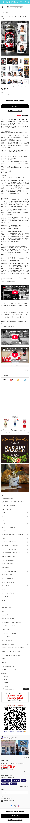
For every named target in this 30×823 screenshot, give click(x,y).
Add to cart (15, 106)
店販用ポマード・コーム (7, 531)
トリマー (4, 516)
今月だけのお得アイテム (7, 498)
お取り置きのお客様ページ (8, 666)
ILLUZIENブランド (6, 637)
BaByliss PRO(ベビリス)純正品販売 (10, 545)
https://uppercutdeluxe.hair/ (8, 281)
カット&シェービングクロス (8, 527)
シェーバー (4, 520)
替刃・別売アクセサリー (7, 607)
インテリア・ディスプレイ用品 (9, 571)
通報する (26, 370)
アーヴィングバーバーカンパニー (10, 633)
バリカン (4, 512)
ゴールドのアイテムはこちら (8, 556)
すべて (4, 379)
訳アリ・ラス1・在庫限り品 (8, 505)
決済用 (3, 658)
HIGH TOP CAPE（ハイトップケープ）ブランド (13, 647)
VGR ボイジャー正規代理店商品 (9, 542)
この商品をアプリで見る (15, 365)
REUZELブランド (6, 629)
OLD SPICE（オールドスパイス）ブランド (12, 644)
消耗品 (3, 611)
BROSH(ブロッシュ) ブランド (9, 538)
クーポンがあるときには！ (8, 563)
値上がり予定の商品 (6, 509)
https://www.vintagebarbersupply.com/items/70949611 (14, 132)
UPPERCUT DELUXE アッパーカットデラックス (13, 534)
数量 (2, 92)
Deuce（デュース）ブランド (8, 626)
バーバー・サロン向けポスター (9, 593)
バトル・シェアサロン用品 (8, 582)
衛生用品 (4, 600)
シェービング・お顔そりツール (9, 618)
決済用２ (4, 662)
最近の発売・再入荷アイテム (8, 578)
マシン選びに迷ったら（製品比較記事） (11, 655)
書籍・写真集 (5, 615)
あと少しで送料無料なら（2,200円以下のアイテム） (13, 502)
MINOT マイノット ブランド (9, 669)
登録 (26, 689)
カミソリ (4, 604)
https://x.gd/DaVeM (9, 326)
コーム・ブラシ (5, 585)
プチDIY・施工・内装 (7, 574)
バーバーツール (5, 523)
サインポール (5, 596)
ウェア (3, 589)
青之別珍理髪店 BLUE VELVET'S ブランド (11, 622)
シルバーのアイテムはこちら (8, 560)
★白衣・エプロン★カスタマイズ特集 (11, 651)
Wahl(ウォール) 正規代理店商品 (9, 549)
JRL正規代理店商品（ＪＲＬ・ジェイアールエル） (14, 553)
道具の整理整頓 (5, 567)
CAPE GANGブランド (7, 640)
